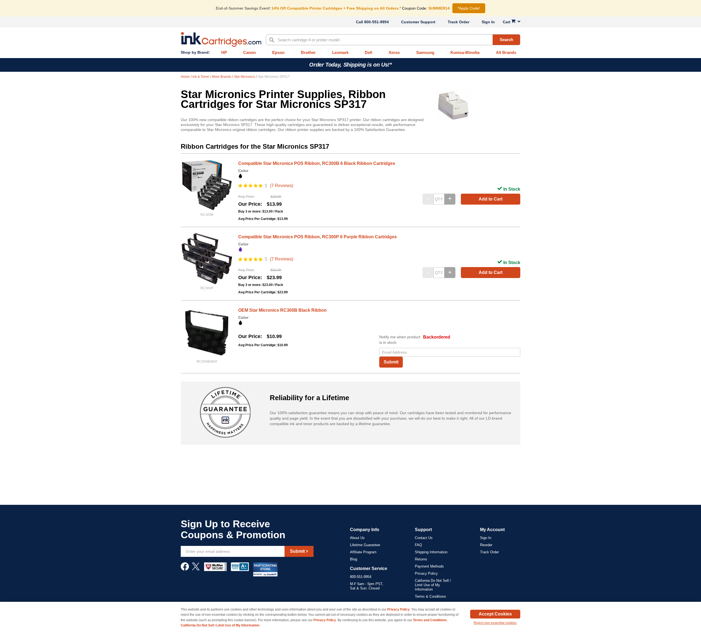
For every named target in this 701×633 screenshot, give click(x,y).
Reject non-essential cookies (495, 623)
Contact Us (424, 538)
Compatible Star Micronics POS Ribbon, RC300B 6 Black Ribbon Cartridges (316, 163)
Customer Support (418, 22)
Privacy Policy (426, 573)
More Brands (222, 77)
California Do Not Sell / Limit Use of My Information (433, 584)
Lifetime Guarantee (365, 545)
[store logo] (221, 39)
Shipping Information (431, 552)
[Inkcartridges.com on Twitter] (196, 569)
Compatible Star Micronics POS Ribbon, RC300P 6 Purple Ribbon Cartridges (317, 236)
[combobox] (393, 40)
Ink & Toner (201, 77)
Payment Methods (429, 566)
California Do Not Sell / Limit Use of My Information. (220, 625)
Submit (391, 362)
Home (186, 77)
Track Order (458, 22)
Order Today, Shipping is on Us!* (350, 65)
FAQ (418, 545)
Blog (353, 559)
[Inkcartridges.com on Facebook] (185, 569)
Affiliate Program (363, 552)
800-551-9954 (376, 22)
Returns (421, 559)
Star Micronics (245, 77)
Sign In (488, 22)
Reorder (486, 545)
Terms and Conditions (430, 620)
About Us (357, 538)
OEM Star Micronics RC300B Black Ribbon (282, 310)
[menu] (350, 53)
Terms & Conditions (430, 596)
